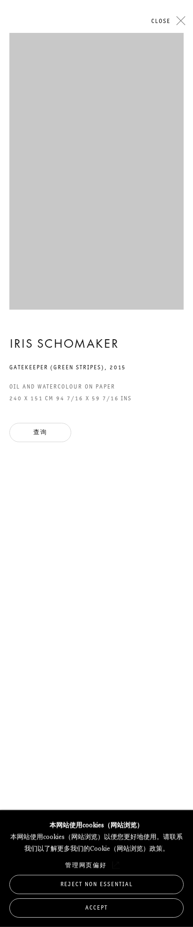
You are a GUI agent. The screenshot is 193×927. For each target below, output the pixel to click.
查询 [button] (40, 432)
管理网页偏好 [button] (86, 864)
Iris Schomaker (64, 345)
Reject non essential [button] (96, 883)
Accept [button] (96, 907)
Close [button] (161, 20)
